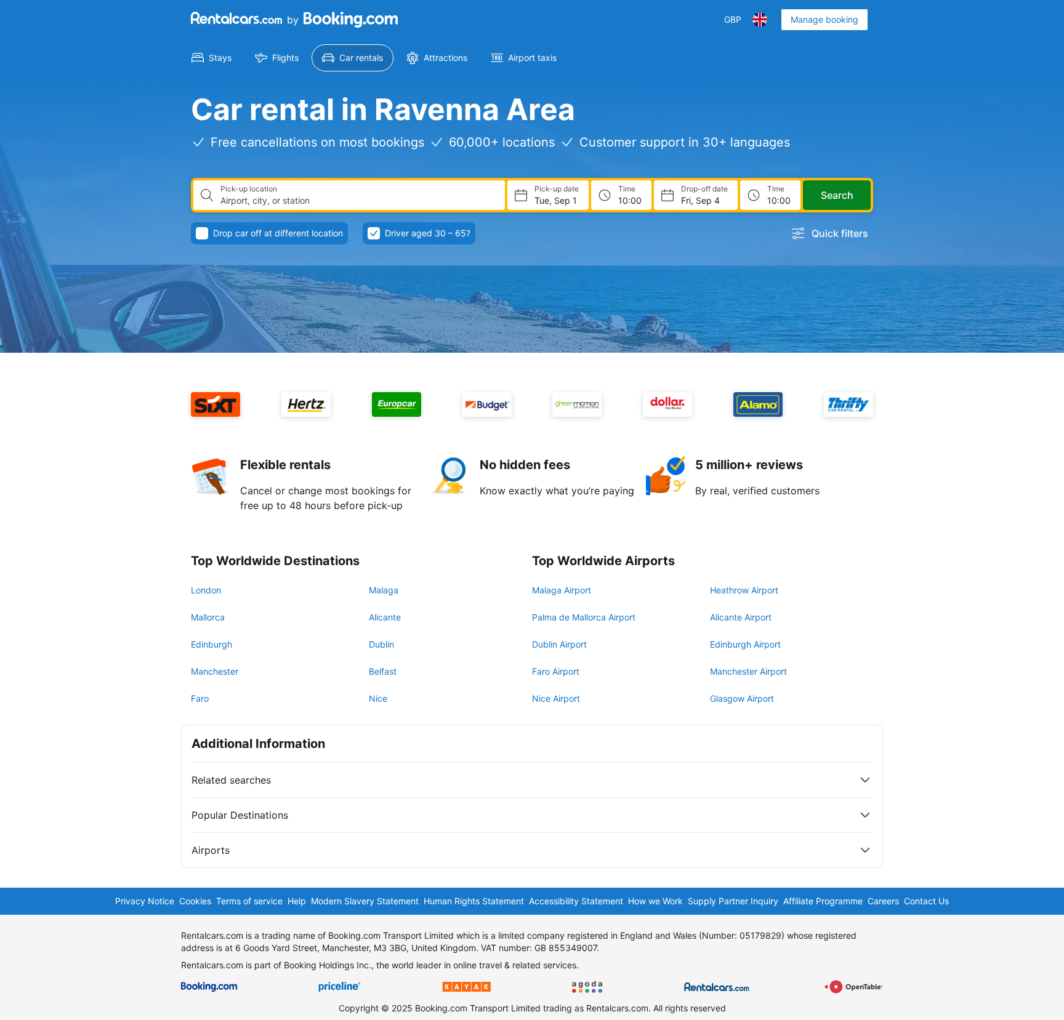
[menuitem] (211, 57)
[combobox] (357, 201)
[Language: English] (760, 20)
